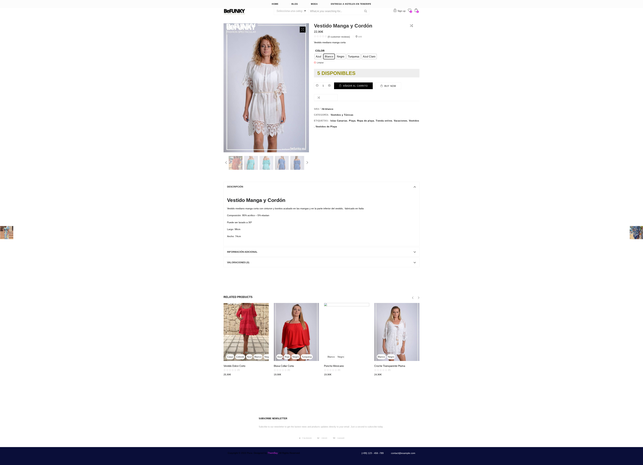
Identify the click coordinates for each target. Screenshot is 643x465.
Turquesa (307, 356)
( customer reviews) (339, 36)
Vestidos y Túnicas (342, 115)
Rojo (287, 356)
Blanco (258, 356)
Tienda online (384, 120)
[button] (290, 11)
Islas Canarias (338, 120)
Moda (314, 4)
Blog (295, 4)
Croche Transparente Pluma (389, 365)
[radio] (318, 56)
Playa (352, 120)
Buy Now (390, 86)
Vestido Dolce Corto (234, 365)
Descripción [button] (235, 186)
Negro (267, 356)
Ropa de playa (365, 120)
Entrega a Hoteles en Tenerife (351, 4)
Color (320, 50)
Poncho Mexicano (334, 365)
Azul (249, 356)
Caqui (230, 356)
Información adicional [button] (242, 252)
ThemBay (273, 453)
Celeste (240, 356)
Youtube (340, 438)
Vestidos (414, 120)
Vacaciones (400, 120)
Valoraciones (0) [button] (238, 262)
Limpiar (320, 62)
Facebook (307, 438)
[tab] (321, 186)
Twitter (324, 438)
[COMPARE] (412, 25)
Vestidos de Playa (326, 126)
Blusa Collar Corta (284, 365)
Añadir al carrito (355, 86)
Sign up (402, 11)
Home (275, 4)
